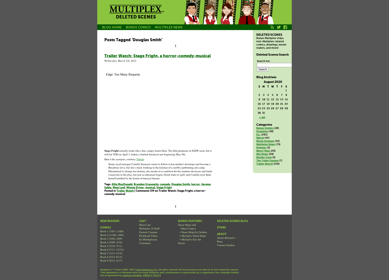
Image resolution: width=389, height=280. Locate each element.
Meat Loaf (119, 187)
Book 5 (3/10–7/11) (111, 246)
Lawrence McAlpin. (132, 275)
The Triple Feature (267, 160)
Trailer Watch (125, 191)
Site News (262, 154)
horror (195, 184)
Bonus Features (190, 221)
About (222, 234)
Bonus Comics (265, 128)
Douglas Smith (180, 184)
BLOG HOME (112, 27)
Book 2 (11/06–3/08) (112, 235)
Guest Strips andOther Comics (187, 226)
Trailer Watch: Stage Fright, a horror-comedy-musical (157, 56)
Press (219, 241)
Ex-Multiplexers (148, 239)
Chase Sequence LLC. (146, 270)
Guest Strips (194, 236)
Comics (105, 227)
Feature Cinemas (148, 232)
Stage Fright (164, 187)
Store (221, 227)
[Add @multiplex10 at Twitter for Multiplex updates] (279, 29)
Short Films (263, 151)
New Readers (110, 221)
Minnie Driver (135, 187)
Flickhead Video (148, 236)
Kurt (247, 17)
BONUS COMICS (138, 27)
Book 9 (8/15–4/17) (111, 260)
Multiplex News (265, 144)
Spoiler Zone (264, 157)
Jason (192, 17)
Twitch (140, 159)
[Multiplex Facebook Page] (285, 29)
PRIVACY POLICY (152, 275)
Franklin (265, 17)
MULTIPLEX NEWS (169, 27)
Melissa (228, 17)
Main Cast (145, 225)
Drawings (262, 131)
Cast (142, 221)
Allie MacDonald (122, 184)
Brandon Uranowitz (146, 184)
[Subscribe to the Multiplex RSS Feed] (272, 29)
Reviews (261, 147)
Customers (145, 243)
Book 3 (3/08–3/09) (111, 238)
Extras (181, 243)
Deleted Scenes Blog (232, 221)
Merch (260, 138)
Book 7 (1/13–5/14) (111, 253)
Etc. (258, 134)
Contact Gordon (226, 245)
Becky (210, 17)
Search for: (263, 61)
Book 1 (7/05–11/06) (112, 231)
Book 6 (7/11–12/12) (112, 249)
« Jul (262, 117)
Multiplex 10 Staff (149, 228)
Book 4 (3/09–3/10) (111, 242)
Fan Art (191, 239)
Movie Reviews (265, 141)
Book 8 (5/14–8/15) (111, 257)
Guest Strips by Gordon (194, 232)
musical (150, 187)
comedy (165, 184)
